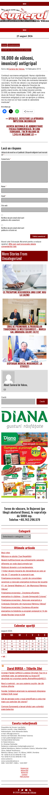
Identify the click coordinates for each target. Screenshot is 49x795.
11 (12, 644)
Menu (24, 4)
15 (38, 644)
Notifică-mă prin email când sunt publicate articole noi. (12, 229)
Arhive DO (24, 772)
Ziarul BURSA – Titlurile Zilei (24, 668)
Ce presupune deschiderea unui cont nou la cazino (24, 293)
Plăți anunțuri (24, 777)
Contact (24, 774)
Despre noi (24, 768)
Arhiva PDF (24, 770)
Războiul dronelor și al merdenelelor (17, 567)
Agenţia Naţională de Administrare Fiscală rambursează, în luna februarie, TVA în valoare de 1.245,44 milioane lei (24, 130)
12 (20, 644)
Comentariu (6, 159)
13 (26, 644)
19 (20, 646)
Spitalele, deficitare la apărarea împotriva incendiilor (26, 120)
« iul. (3, 656)
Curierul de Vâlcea (28, 792)
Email (3, 196)
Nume (3, 186)
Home (4, 45)
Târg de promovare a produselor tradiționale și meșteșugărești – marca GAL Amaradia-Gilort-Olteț (24, 329)
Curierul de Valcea (16, 69)
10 (4, 644)
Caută (3, 397)
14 (32, 644)
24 (4, 649)
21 (32, 646)
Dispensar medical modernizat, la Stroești (24, 365)
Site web (4, 205)
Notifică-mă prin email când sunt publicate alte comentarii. (12, 219)
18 (12, 646)
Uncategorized (13, 45)
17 (4, 646)
